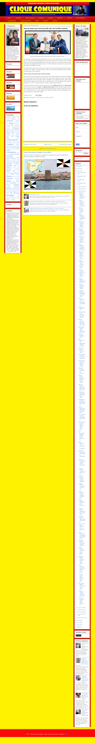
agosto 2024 (81, 186)
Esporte (45, 21)
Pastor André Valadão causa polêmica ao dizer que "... (81, 329)
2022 (78, 622)
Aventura (17, 120)
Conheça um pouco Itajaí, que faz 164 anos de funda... (81, 394)
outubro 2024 (81, 179)
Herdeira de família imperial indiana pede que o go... (81, 195)
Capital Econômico (15, 125)
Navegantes (17, 176)
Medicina (15, 173)
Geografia (9, 163)
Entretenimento (9, 157)
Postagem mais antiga (65, 144)
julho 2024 (81, 188)
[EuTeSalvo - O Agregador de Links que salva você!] (10, 88)
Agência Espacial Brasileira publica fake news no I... (81, 387)
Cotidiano (10, 144)
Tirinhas (11, 197)
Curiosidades (80, 18)
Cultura (55, 21)
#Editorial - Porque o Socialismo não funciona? (81, 371)
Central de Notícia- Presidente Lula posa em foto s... (81, 543)
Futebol (15, 161)
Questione (16, 186)
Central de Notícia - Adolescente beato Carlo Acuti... (81, 511)
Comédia (17, 138)
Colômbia (12, 136)
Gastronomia (9, 162)
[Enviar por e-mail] (36, 95)
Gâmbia (18, 161)
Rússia (15, 191)
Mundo (9, 176)
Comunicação (8, 141)
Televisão (8, 197)
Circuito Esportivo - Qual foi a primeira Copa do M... (81, 203)
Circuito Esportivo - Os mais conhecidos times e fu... (81, 593)
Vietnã (14, 199)
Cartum (7, 126)
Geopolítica (16, 163)
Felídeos (13, 159)
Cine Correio (15, 133)
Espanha (17, 157)
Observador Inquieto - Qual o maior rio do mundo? (81, 586)
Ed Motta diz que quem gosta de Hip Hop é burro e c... (81, 402)
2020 (78, 626)
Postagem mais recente (30, 144)
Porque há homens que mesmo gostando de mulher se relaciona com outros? (47, 208)
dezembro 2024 (82, 172)
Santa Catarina (13, 192)
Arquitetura (13, 119)
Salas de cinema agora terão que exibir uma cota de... (81, 322)
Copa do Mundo (9, 142)
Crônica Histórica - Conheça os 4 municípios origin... (81, 217)
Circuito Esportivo (15, 135)
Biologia (11, 121)
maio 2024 (81, 607)
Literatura (8, 172)
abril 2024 (81, 609)
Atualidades (32, 97)
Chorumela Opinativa (10, 132)
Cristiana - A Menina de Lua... (81, 308)
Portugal (8, 186)
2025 (78, 168)
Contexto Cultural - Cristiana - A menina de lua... (81, 486)
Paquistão (13, 181)
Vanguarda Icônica (15, 198)
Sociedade (10, 195)
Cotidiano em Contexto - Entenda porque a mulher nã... (81, 239)
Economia (11, 154)
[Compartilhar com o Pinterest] (41, 95)
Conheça (18, 18)
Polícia (8, 185)
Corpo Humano (16, 142)
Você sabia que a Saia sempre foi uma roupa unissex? (81, 314)
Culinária (17, 149)
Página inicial (48, 144)
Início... (80, 430)
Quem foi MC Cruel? (34, 194)
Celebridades (11, 21)
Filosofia (8, 161)
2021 (78, 624)
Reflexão (8, 188)
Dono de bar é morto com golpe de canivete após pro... (81, 363)
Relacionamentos (15, 188)
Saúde (18, 193)
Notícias (60, 18)
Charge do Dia (13, 130)
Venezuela (8, 199)
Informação (8, 169)
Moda (37, 21)
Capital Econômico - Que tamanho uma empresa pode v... (81, 535)
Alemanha (8, 117)
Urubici (18, 197)
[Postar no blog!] (37, 95)
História (41, 18)
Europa (18, 158)
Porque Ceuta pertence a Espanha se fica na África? (38, 152)
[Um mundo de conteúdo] (7, 67)
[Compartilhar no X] (38, 95)
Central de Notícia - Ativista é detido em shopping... (81, 478)
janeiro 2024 (82, 617)
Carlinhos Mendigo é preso (81, 336)
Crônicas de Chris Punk (10, 149)
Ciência (69, 18)
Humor (18, 167)
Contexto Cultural (15, 141)
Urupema (8, 198)
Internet (8, 170)
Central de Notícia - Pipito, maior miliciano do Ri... (81, 519)
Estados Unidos (13, 158)
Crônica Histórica (15, 147)
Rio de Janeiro (16, 189)
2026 (78, 166)
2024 (78, 170)
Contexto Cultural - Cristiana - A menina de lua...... (81, 471)
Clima (7, 136)
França (11, 161)
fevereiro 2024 (82, 614)
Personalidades (12, 183)
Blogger (67, 734)
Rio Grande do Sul (9, 191)
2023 (78, 620)
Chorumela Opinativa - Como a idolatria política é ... (81, 224)
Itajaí (14, 170)
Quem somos (30, 18)
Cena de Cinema (10, 129)
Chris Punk (17, 132)
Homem (14, 167)
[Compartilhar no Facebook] (40, 95)
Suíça (18, 195)
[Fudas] (10, 77)
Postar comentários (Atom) (50, 148)
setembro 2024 (82, 183)
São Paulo (13, 193)
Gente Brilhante (15, 162)
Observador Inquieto (12, 180)
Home (9, 18)
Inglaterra (17, 169)
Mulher (17, 174)
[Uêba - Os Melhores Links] (10, 99)
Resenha (11, 189)
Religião (7, 189)
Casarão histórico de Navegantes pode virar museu (81, 409)
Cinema (50, 18)
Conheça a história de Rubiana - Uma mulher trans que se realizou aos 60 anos (47, 201)
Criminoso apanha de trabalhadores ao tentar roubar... (81, 293)
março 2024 (81, 612)
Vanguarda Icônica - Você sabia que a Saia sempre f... (81, 232)
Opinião (51, 97)
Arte (18, 119)
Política (16, 185)
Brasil (11, 124)
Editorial (16, 154)
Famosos (8, 159)
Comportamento (25, 21)
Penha (7, 183)
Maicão (11, 173)
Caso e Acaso (13, 126)
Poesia (18, 183)
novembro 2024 (82, 176)
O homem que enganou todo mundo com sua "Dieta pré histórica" (84, 696)
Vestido (11, 199)
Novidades (46, 97)
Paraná (17, 181)
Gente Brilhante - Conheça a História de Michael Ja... (81, 247)
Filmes (18, 159)
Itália (18, 170)
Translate (86, 118)
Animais (13, 117)
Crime (14, 146)
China (18, 130)
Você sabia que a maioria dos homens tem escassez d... (81, 417)
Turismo (15, 197)
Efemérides (9, 155)
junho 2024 (81, 191)
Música (13, 176)
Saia (17, 191)
